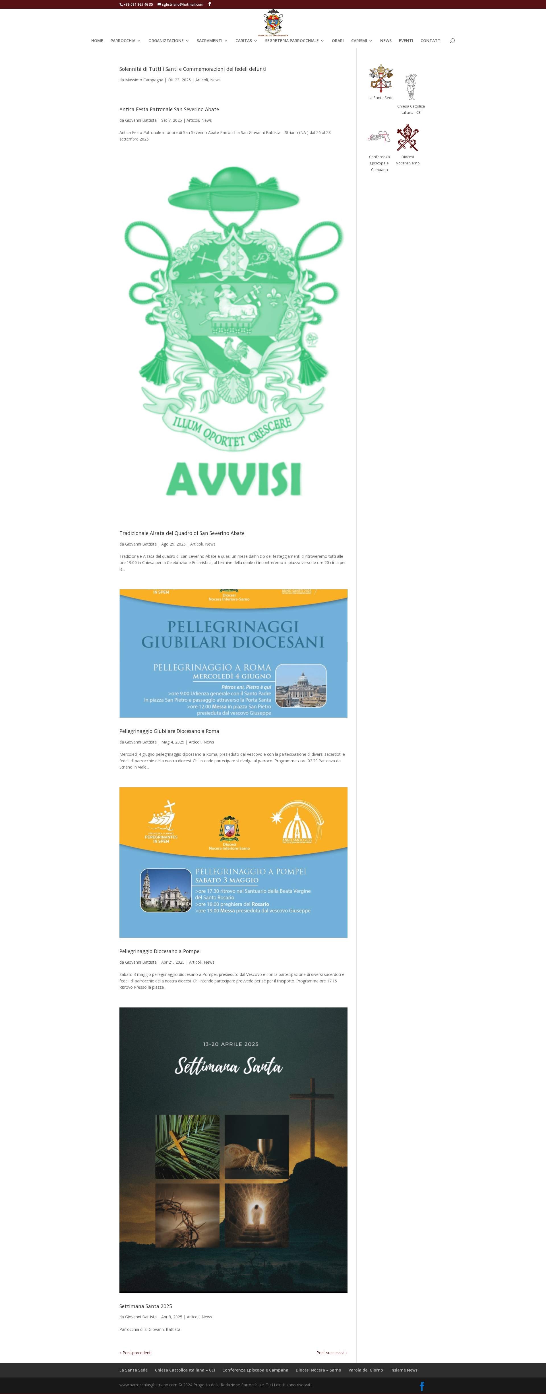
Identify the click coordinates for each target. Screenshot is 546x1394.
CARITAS (243, 41)
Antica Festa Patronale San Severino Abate (169, 109)
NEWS (386, 41)
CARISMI (359, 41)
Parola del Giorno (366, 1370)
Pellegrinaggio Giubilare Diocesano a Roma (169, 731)
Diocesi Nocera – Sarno (318, 1370)
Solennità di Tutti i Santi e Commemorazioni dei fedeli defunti (192, 68)
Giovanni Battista (141, 120)
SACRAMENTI (209, 41)
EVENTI (406, 41)
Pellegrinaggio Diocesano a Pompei (160, 951)
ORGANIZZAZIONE (166, 41)
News (215, 79)
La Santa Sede (133, 1370)
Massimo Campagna (144, 79)
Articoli (201, 79)
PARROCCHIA (123, 41)
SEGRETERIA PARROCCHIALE (292, 41)
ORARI (338, 41)
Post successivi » (332, 1352)
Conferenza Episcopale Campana (255, 1370)
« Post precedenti (135, 1352)
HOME (97, 41)
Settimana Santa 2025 (145, 1306)
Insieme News (403, 1370)
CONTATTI (431, 41)
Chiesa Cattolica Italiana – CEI (185, 1370)
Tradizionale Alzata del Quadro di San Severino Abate (182, 533)
